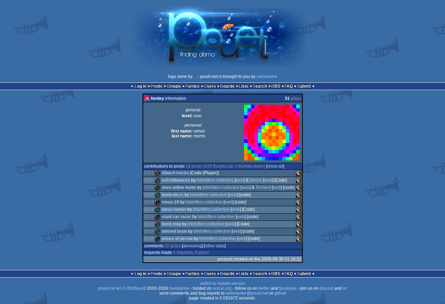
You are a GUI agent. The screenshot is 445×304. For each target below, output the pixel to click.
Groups (174, 86)
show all (275, 166)
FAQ (288, 86)
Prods (156, 86)
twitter (264, 288)
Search (260, 86)
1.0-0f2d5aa (130, 288)
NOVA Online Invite (179, 187)
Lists (244, 86)
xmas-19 (170, 202)
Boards (227, 86)
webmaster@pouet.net (247, 293)
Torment (263, 187)
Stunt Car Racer (176, 216)
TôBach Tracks (175, 172)
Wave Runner (174, 209)
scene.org (222, 288)
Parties (192, 86)
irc (345, 288)
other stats (215, 245)
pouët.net (107, 288)
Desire (256, 180)
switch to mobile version (222, 283)
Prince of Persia (177, 238)
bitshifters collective (215, 180)
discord (326, 288)
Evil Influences (176, 180)
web (240, 180)
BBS (275, 86)
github (280, 293)
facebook (288, 288)
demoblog (192, 245)
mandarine (267, 76)
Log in (140, 86)
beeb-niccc (173, 194)
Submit (304, 86)
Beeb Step (171, 224)
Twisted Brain (174, 231)
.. (195, 76)
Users (210, 86)
